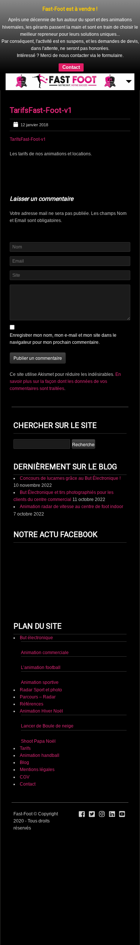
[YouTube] (122, 814)
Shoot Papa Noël (38, 741)
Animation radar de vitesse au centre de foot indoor (71, 506)
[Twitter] (91, 814)
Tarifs (25, 748)
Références (31, 704)
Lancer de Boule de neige (47, 726)
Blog (24, 762)
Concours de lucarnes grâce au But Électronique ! (70, 478)
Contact (71, 67)
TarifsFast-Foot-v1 (41, 110)
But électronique (36, 637)
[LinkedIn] (112, 814)
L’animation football (40, 667)
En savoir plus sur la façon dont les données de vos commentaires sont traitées (65, 381)
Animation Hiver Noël (41, 711)
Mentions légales (37, 769)
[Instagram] (101, 814)
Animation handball (39, 755)
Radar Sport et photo (41, 689)
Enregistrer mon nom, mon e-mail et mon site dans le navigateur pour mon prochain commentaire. (63, 339)
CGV (24, 777)
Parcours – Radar (38, 697)
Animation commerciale (45, 652)
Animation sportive (40, 682)
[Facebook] (81, 814)
